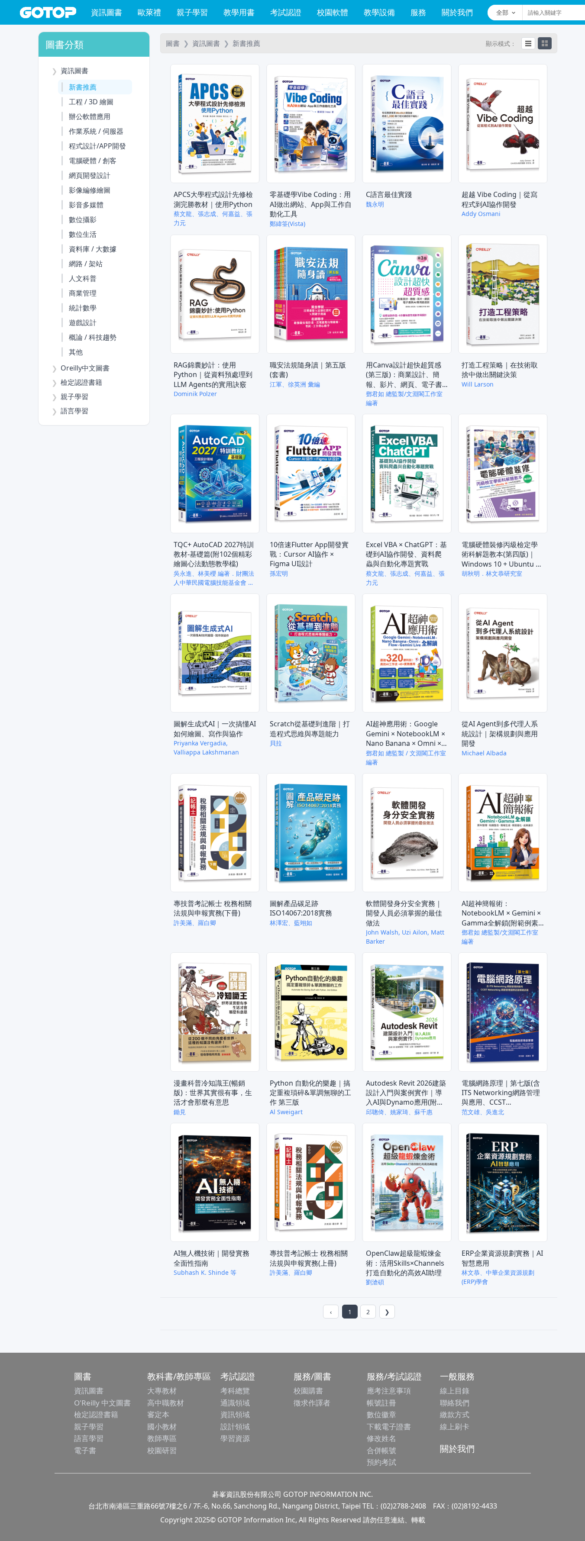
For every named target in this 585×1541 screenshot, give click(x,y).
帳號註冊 (381, 1403)
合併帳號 (381, 1450)
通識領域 (235, 1403)
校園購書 (308, 1391)
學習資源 (235, 1438)
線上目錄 (454, 1391)
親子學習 (192, 12)
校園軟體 (332, 12)
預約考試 (381, 1462)
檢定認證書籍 (96, 1414)
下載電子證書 (389, 1426)
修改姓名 (381, 1438)
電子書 (85, 1450)
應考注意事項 (389, 1391)
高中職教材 (165, 1403)
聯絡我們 (454, 1403)
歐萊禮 (149, 12)
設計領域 (235, 1426)
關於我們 (457, 12)
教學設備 (379, 12)
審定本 (158, 1414)
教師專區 (162, 1438)
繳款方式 (454, 1414)
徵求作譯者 (312, 1403)
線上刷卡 (454, 1426)
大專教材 (162, 1391)
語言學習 (88, 1438)
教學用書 (239, 12)
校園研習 (162, 1450)
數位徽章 (381, 1414)
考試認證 (285, 12)
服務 (418, 12)
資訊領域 (235, 1414)
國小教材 (162, 1426)
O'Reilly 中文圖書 (102, 1403)
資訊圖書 (106, 12)
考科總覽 (235, 1391)
